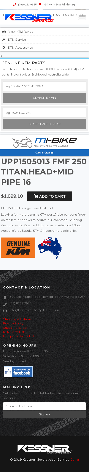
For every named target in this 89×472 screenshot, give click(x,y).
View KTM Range (20, 32)
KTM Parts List (13, 332)
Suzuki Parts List (15, 328)
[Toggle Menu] (82, 19)
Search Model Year (44, 124)
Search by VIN (44, 98)
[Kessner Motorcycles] (30, 17)
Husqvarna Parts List (18, 336)
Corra (74, 459)
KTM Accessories (20, 47)
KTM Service (16, 40)
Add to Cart (52, 196)
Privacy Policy (13, 323)
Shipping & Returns (17, 319)
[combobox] (44, 113)
